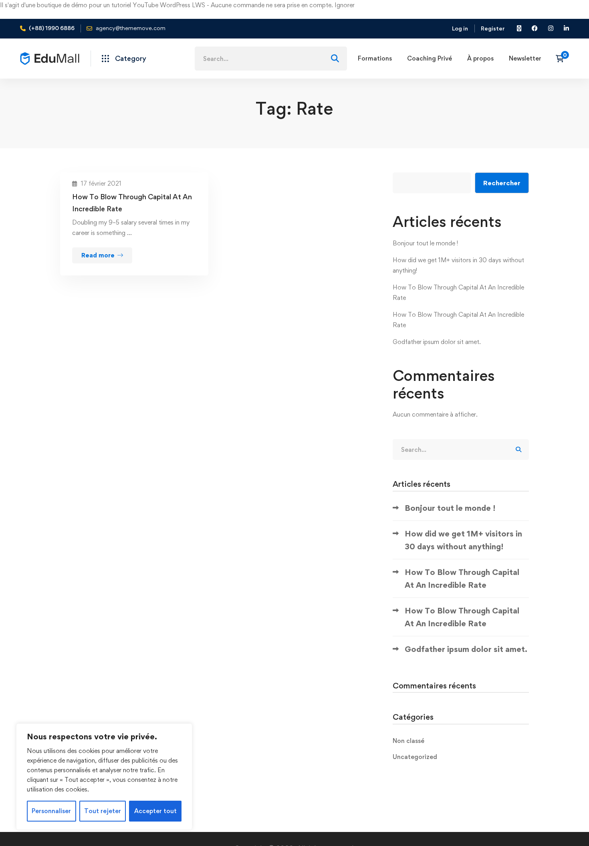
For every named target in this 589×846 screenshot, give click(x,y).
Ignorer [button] (345, 5)
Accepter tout (155, 811)
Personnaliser (51, 811)
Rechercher (501, 183)
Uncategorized (415, 757)
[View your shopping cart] (562, 59)
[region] (104, 776)
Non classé (408, 741)
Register (493, 28)
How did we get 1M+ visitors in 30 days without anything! (463, 540)
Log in (460, 28)
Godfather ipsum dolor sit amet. (437, 342)
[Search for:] (271, 59)
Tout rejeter (102, 811)
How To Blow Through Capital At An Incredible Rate (132, 202)
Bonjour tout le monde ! (425, 243)
